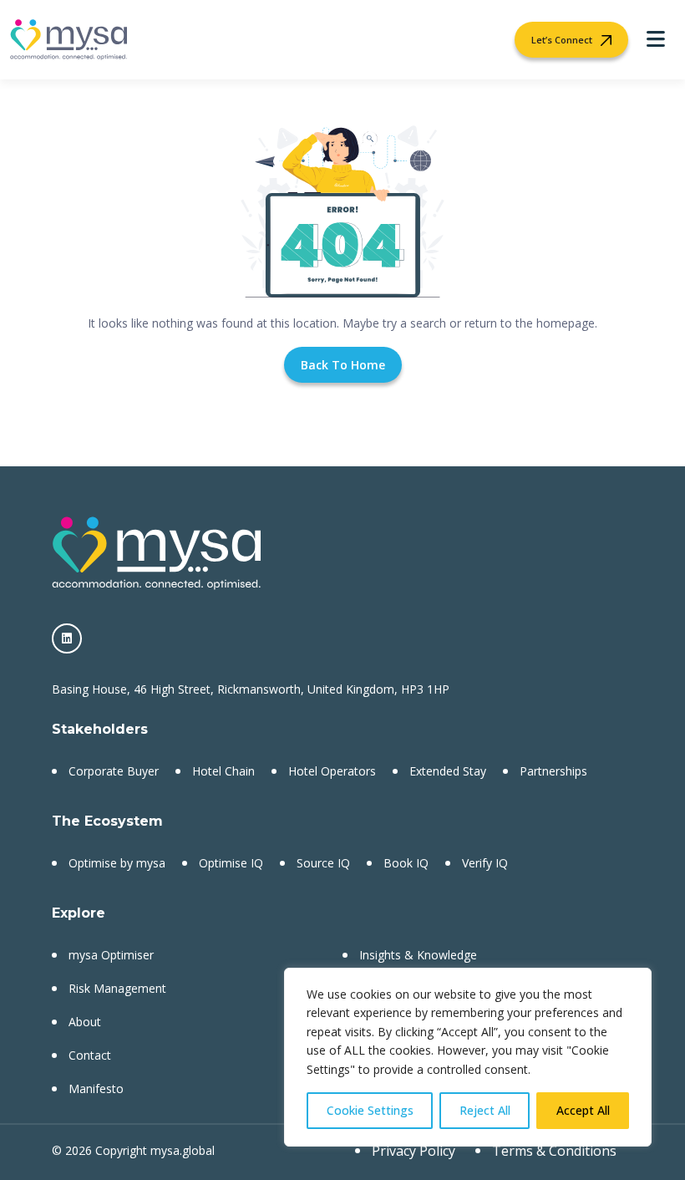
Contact (89, 1055)
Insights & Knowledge (418, 955)
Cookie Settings (370, 1110)
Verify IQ (485, 863)
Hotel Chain (223, 771)
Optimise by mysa (116, 863)
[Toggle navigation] (656, 40)
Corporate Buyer (113, 771)
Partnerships (553, 771)
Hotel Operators (332, 771)
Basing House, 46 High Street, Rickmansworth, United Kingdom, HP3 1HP (250, 689)
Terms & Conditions (554, 1151)
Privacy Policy (413, 1151)
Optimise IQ (231, 863)
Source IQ (323, 863)
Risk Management (117, 988)
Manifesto (96, 1088)
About (84, 1022)
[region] (468, 1057)
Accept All (583, 1110)
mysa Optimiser (111, 955)
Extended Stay (447, 771)
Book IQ (406, 863)
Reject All (484, 1110)
